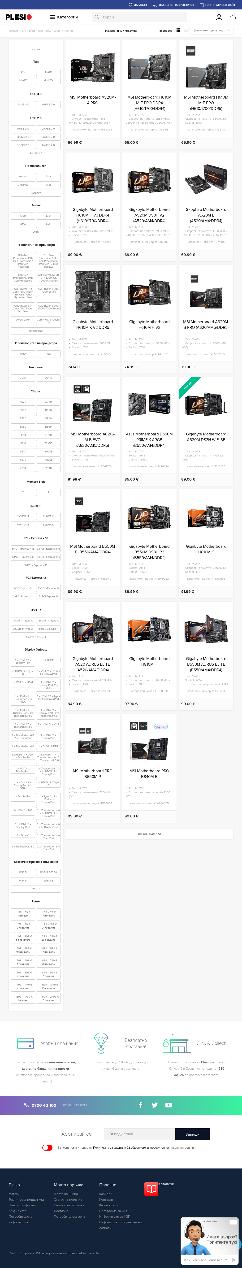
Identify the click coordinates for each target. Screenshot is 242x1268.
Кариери (105, 1194)
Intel (48, 353)
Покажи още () (149, 833)
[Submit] (97, 17)
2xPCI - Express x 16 (48, 548)
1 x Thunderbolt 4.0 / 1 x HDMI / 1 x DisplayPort (49, 771)
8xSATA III (48, 524)
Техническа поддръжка (26, 1200)
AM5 (48, 224)
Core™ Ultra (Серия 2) (48, 321)
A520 (23, 402)
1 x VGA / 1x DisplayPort (23, 770)
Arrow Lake (23, 319)
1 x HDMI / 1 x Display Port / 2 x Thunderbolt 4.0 (49, 713)
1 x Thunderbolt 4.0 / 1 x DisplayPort (23, 737)
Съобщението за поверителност (149, 1148)
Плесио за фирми (22, 1205)
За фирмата (17, 1211)
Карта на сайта (110, 1205)
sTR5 (36, 232)
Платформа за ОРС (113, 1211)
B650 (48, 410)
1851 (48, 215)
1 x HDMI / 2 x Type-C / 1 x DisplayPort (48, 698)
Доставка (61, 1211)
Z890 (48, 468)
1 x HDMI (48, 660)
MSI (48, 184)
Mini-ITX (48, 80)
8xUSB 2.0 (36, 153)
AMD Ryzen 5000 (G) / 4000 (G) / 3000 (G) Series (48, 278)
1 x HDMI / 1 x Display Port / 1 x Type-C (48, 685)
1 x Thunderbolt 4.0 (23, 746)
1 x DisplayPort (23, 796)
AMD (23, 353)
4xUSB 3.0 (23, 104)
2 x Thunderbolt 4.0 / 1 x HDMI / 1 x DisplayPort (48, 813)
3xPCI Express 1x (48, 596)
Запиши (192, 1134)
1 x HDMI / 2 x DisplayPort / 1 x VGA (23, 785)
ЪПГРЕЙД (28, 30)
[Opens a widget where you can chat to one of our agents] (209, 1241)
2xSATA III (23, 516)
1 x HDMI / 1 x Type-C (49, 784)
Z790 (23, 468)
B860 (48, 426)
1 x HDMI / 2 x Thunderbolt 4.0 (23, 726)
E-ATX (48, 72)
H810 (23, 443)
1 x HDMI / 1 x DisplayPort (48, 737)
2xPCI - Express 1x (48, 588)
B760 (23, 418)
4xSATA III (48, 516)
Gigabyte (23, 184)
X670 (23, 451)
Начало (14, 30)
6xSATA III (23, 524)
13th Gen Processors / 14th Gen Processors (23, 278)
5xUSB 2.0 (23, 145)
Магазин (15, 1194)
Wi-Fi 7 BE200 (48, 872)
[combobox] (139, 17)
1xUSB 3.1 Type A (23, 620)
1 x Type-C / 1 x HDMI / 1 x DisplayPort (48, 799)
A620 (48, 402)
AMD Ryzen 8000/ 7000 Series (48, 290)
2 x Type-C (23, 835)
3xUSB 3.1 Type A (23, 628)
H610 (23, 435)
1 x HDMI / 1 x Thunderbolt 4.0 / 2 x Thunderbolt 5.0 (48, 757)
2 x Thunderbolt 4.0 (23, 846)
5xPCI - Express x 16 (36, 565)
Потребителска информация (20, 1219)
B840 (48, 418)
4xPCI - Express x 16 (48, 557)
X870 (23, 459)
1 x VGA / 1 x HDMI (23, 682)
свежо (36, 49)
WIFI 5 (23, 872)
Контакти (106, 1200)
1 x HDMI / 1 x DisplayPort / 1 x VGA (23, 699)
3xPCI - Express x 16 (23, 557)
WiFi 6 (23, 880)
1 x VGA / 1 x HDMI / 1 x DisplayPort (48, 673)
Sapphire (36, 193)
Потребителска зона (69, 1217)
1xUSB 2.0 (23, 128)
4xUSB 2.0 (48, 137)
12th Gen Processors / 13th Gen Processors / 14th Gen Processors (23, 261)
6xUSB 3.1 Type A (36, 637)
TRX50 (48, 443)
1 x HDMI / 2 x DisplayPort (23, 661)
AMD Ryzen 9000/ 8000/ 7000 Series (48, 307)
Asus (48, 176)
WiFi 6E (48, 880)
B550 (23, 410)
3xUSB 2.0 (23, 137)
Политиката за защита (108, 1148)
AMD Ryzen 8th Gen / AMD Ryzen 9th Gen (23, 308)
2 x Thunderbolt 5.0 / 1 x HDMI (48, 848)
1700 (23, 215)
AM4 (23, 224)
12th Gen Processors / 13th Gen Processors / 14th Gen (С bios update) (48, 261)
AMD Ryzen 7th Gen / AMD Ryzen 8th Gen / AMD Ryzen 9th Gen (23, 293)
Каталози (166, 1184)
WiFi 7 (36, 888)
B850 (23, 426)
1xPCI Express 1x (23, 588)
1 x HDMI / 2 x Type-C (23, 673)
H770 (48, 435)
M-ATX (23, 80)
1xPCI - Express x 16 (23, 548)
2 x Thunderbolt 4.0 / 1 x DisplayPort (48, 826)
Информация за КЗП (114, 1217)
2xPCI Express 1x (23, 596)
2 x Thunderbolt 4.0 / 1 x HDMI (48, 837)
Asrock (23, 176)
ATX (23, 72)
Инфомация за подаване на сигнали (120, 1225)
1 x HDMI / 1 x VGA (48, 724)
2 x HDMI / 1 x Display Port (23, 826)
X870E (48, 459)
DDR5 (48, 377)
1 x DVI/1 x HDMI (48, 746)
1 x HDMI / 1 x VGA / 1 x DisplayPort (23, 756)
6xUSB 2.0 (48, 145)
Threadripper (36, 330)
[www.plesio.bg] (19, 17)
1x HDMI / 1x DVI (23, 810)
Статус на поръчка (68, 1200)
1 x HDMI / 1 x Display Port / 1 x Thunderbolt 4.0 (23, 713)
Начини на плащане (69, 1205)
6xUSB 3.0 (48, 104)
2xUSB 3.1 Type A (49, 620)
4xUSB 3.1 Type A (48, 628)
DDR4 (23, 377)
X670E (48, 451)
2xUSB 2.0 (48, 128)
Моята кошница (66, 1194)
